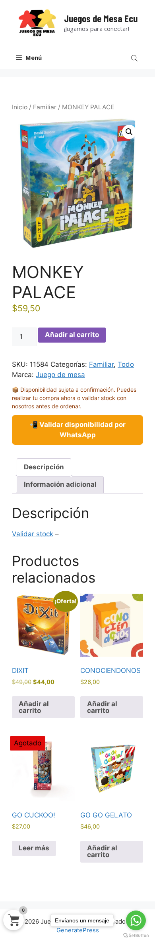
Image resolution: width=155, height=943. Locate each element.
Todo (126, 364)
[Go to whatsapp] (136, 920)
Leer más (34, 848)
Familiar (44, 107)
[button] (129, 132)
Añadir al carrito (72, 335)
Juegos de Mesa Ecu (101, 18)
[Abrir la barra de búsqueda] (135, 57)
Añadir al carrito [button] (34, 707)
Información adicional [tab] (60, 484)
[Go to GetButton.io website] (136, 935)
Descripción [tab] (44, 467)
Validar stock (32, 534)
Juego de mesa (60, 375)
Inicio (19, 107)
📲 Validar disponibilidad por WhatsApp (77, 430)
